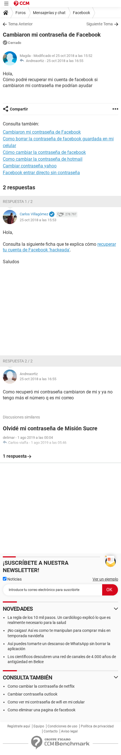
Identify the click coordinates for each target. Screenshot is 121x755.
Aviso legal (69, 731)
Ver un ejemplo (105, 579)
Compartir (19, 109)
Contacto (51, 731)
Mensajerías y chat (49, 12)
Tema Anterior (20, 24)
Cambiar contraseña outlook (32, 694)
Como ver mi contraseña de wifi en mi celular (46, 702)
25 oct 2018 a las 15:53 (38, 220)
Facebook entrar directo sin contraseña (41, 172)
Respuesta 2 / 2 (18, 361)
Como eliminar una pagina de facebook (41, 710)
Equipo (38, 726)
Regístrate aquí (18, 726)
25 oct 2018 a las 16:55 (65, 61)
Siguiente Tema (99, 24)
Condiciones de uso (62, 726)
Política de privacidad (97, 726)
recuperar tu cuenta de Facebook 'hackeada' (59, 247)
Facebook (81, 12)
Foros (20, 12)
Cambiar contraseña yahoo (30, 166)
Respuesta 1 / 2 (18, 201)
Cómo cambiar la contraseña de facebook (44, 152)
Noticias (14, 579)
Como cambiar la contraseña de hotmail (42, 159)
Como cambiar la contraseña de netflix (41, 686)
